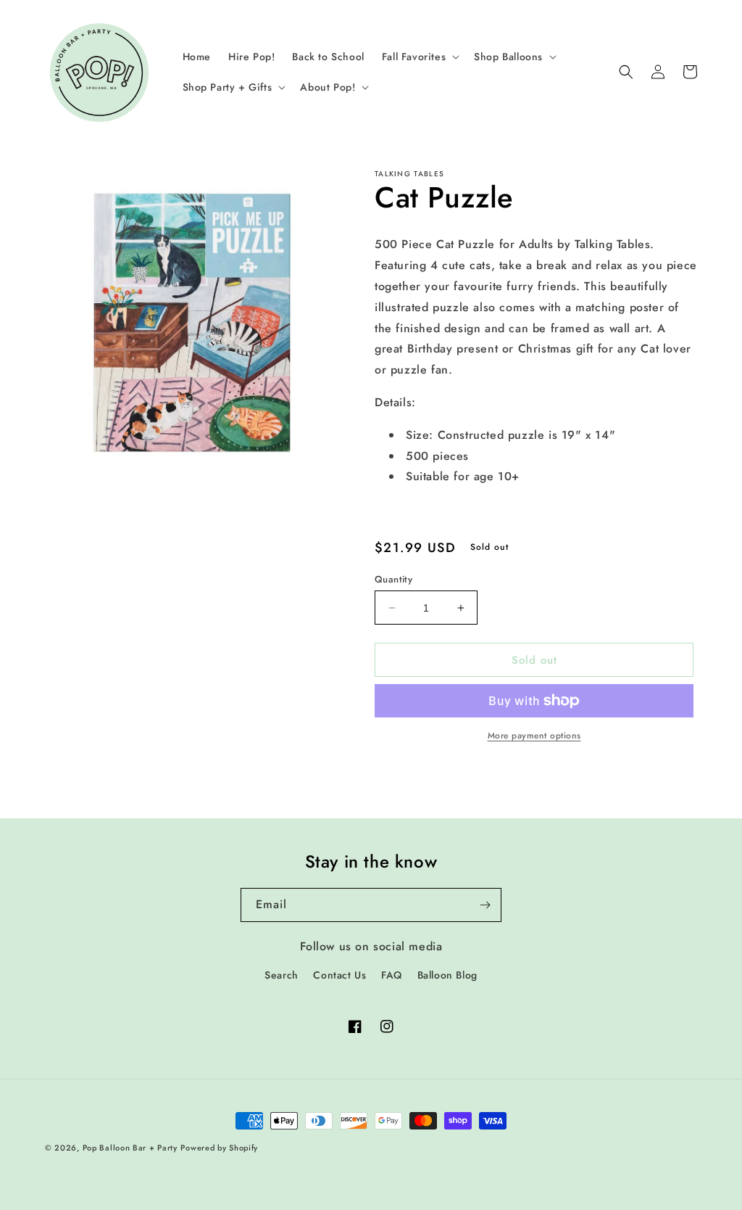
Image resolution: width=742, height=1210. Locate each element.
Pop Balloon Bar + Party (130, 1147)
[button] (419, 56)
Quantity (393, 579)
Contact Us (339, 975)
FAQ (391, 975)
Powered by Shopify (219, 1147)
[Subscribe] (485, 905)
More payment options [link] (534, 735)
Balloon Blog (447, 975)
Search (281, 975)
